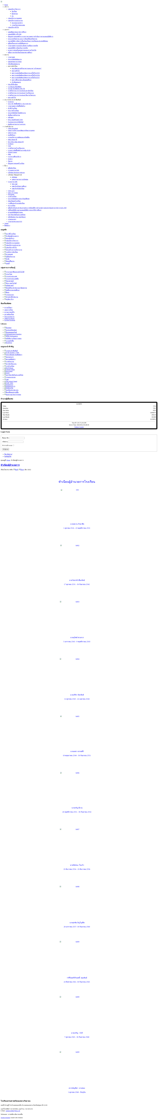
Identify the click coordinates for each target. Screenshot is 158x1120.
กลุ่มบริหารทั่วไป (13, 27)
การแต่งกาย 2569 (13, 170)
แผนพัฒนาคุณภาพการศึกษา (17, 32)
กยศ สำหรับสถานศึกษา (19, 186)
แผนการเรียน (8, 310)
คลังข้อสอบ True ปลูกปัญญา (17, 217)
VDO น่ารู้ (11, 191)
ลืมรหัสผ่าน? (8, 454)
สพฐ (9, 154)
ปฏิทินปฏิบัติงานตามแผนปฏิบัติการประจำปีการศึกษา (24, 210)
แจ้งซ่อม (14, 177)
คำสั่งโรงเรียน (12, 108)
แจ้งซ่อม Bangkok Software (16, 172)
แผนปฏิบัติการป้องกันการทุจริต (18, 48)
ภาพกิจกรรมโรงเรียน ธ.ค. (16, 148)
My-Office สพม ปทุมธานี (15, 142)
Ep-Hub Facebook (9, 320)
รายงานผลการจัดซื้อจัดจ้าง (16, 106)
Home (6, 5)
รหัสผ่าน (5, 441)
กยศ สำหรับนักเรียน (18, 188)
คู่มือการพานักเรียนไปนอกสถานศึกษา (20, 52)
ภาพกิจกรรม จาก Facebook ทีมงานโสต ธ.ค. (22, 95)
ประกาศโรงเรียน (13, 110)
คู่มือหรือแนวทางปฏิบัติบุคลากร (18, 43)
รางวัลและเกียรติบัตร (14, 86)
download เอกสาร (17, 23)
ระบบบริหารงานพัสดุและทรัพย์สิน (19, 137)
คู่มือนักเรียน (12, 168)
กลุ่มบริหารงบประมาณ (15, 20)
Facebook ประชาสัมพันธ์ (15, 122)
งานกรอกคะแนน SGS (15, 221)
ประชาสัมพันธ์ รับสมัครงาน (17, 113)
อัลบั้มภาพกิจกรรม (14, 115)
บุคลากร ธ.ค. (12, 133)
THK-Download (13, 128)
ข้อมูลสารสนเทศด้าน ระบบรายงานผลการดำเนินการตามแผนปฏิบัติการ (30, 36)
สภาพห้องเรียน (9, 314)
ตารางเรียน (11, 205)
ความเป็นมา (8, 307)
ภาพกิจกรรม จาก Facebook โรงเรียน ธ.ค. (21, 93)
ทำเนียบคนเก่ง (16, 82)
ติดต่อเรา (7, 225)
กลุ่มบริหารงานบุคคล (15, 18)
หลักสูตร (11, 117)
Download (11, 194)
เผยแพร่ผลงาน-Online (15, 61)
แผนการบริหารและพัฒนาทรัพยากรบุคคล (21, 130)
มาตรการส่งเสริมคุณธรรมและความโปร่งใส (22, 50)
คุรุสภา (10, 159)
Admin (6, 223)
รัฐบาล (10, 161)
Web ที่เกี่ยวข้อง (13, 84)
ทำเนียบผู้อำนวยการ (10, 465)
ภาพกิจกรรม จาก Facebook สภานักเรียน (20, 90)
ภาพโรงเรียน (12, 196)
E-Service (11, 101)
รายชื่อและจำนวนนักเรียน (16, 203)
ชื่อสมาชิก (5, 438)
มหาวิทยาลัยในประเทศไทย (16, 214)
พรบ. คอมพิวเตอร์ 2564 (15, 119)
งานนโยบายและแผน (18, 25)
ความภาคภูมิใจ (9, 312)
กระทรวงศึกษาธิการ (14, 156)
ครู (13, 16)
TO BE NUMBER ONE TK (16, 88)
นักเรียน (14, 11)
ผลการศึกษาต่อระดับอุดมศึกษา (21, 80)
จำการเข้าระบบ (7, 445)
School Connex (12, 152)
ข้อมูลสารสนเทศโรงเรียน (16, 163)
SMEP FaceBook (9, 318)
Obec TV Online (13, 193)
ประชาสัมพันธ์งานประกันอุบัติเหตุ (18, 198)
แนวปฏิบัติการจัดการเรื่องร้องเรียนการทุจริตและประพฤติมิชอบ (28, 41)
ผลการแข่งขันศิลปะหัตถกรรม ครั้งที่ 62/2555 (26, 73)
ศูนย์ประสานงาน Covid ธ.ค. (17, 124)
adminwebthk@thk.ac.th (13, 1111)
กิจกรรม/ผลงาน (9, 316)
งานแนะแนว (12, 219)
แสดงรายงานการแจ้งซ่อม (20, 179)
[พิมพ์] (16, 469)
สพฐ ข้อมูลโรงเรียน (14, 201)
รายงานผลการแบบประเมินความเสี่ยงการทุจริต (23, 45)
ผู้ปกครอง (15, 13)
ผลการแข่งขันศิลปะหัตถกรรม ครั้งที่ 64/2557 (26, 77)
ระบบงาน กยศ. (12, 181)
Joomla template (5, 1117)
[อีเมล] (21, 469)
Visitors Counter (79, 427)
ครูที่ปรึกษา (11, 135)
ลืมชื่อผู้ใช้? (7, 456)
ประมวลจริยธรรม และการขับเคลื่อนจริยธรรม (22, 39)
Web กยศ (14, 184)
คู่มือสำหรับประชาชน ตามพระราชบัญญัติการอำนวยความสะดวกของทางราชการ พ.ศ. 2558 (37, 208)
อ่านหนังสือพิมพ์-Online (15, 212)
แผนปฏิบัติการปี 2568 (14, 34)
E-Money (11, 144)
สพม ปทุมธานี (12, 139)
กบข (9, 146)
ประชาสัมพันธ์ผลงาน (15, 59)
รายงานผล (11, 57)
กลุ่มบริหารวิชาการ (14, 9)
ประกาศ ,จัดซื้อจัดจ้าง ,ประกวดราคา (19, 103)
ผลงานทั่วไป (15, 71)
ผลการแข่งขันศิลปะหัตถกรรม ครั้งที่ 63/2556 (26, 75)
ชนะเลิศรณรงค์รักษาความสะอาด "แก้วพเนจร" (27, 68)
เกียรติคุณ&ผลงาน (14, 64)
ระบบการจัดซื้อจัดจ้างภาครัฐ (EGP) (19, 150)
